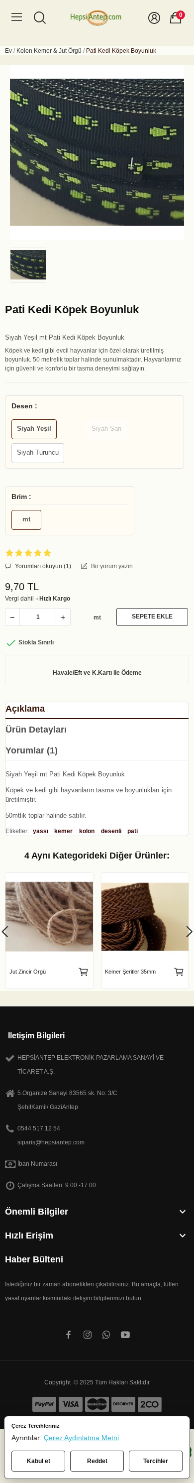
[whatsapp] (106, 1335)
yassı (40, 831)
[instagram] (87, 1335)
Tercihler (155, 1461)
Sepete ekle (152, 616)
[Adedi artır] (63, 617)
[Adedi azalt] (12, 617)
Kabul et (38, 1461)
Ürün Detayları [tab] (36, 730)
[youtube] (125, 1335)
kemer (63, 831)
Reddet (97, 1461)
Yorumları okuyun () (42, 566)
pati (132, 831)
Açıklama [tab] (25, 709)
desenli (111, 831)
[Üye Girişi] (154, 17)
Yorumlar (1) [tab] (31, 750)
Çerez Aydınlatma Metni (81, 1438)
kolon (87, 831)
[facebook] (68, 1335)
